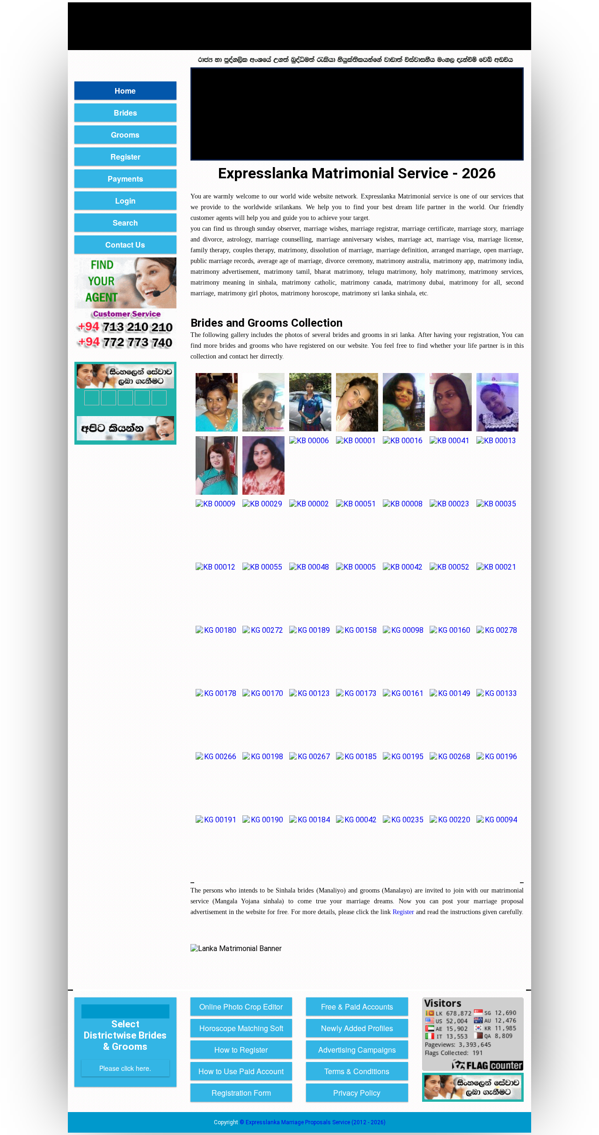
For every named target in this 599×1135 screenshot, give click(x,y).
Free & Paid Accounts (357, 1006)
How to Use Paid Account (241, 1071)
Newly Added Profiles (357, 1028)
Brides (125, 112)
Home (125, 90)
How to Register (241, 1049)
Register (125, 156)
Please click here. (125, 1068)
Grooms (125, 134)
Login (125, 200)
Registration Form (241, 1092)
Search (125, 222)
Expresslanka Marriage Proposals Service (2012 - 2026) (316, 1122)
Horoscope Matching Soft (241, 1028)
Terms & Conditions (356, 1071)
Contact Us (125, 244)
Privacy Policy (356, 1092)
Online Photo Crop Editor (241, 1006)
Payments (125, 178)
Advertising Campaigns (357, 1049)
